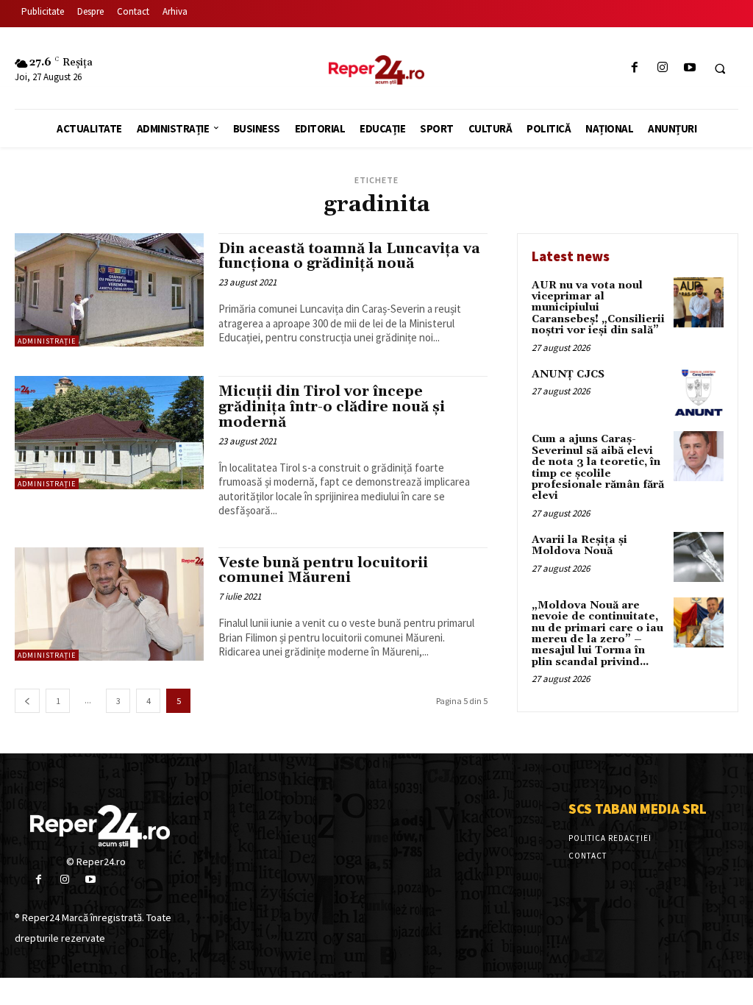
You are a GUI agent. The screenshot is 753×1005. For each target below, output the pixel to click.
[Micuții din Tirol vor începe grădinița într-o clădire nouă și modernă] (109, 432)
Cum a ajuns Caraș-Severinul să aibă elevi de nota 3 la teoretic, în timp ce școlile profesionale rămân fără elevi (598, 467)
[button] (720, 68)
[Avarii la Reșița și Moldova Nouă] (699, 557)
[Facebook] (635, 68)
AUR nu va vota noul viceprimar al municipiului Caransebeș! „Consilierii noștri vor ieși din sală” (598, 308)
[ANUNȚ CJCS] (699, 391)
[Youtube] (689, 68)
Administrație (47, 341)
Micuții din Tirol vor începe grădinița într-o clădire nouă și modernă (331, 407)
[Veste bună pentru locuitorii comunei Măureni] (109, 604)
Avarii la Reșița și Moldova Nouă (579, 545)
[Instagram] (662, 68)
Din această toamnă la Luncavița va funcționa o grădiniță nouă (349, 256)
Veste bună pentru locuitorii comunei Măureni (323, 570)
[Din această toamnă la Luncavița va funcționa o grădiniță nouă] (109, 290)
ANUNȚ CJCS (568, 374)
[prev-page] (27, 701)
